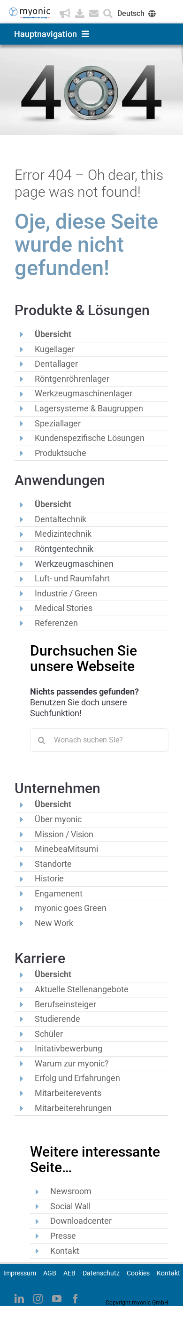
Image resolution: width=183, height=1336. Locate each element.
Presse (63, 1236)
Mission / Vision (64, 834)
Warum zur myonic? (72, 1063)
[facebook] (75, 1299)
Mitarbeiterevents (68, 1093)
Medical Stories (63, 608)
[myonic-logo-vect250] (29, 10)
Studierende (57, 1019)
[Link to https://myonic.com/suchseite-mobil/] (108, 13)
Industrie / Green (66, 593)
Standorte (53, 864)
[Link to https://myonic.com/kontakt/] (94, 13)
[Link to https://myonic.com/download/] (79, 13)
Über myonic (58, 819)
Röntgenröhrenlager (72, 379)
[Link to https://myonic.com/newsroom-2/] (65, 13)
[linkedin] (19, 1299)
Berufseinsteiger (65, 1004)
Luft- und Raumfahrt (72, 578)
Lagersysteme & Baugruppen (89, 408)
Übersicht (53, 334)
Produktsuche (60, 453)
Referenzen (56, 623)
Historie (49, 878)
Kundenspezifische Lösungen (90, 438)
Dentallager (56, 364)
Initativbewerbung (68, 1048)
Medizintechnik (63, 534)
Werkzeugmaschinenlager (83, 393)
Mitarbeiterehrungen (73, 1108)
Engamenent (59, 893)
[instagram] (38, 1299)
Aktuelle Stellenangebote (82, 989)
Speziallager (58, 423)
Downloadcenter (81, 1221)
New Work (54, 923)
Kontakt (64, 1251)
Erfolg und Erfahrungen (77, 1078)
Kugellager (55, 349)
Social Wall (70, 1206)
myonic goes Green (71, 908)
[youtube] (56, 1299)
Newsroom (71, 1191)
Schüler (49, 1034)
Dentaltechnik (60, 519)
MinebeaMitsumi (66, 849)
